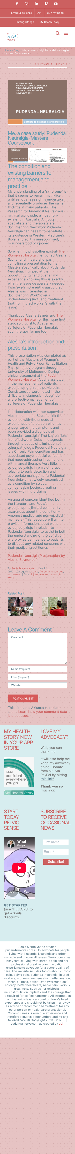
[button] (11, 606)
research (55, 574)
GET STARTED (16, 905)
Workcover (14, 574)
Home (7, 50)
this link (47, 779)
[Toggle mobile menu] (66, 33)
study (11, 577)
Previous (45, 64)
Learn (34, 571)
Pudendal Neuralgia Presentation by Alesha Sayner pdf (36, 557)
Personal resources (51, 571)
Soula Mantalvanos (23, 568)
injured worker (39, 574)
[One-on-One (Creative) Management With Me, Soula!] (54, 606)
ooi (61, 1023)
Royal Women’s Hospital (32, 377)
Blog (16, 50)
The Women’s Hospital (36, 253)
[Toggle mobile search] (58, 33)
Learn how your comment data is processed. (37, 713)
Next (60, 64)
